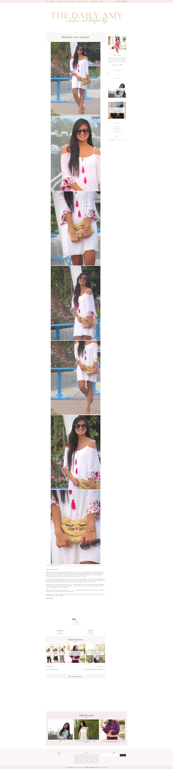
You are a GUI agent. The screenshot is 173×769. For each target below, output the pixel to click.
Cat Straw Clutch (80, 565)
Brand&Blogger (93, 767)
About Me (53, 1)
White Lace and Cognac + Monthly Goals (86, 741)
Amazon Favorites (117, 131)
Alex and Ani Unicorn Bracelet (92, 565)
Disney (72, 1)
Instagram (72, 590)
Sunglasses (72, 565)
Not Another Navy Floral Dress (94, 669)
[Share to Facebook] (60, 633)
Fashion (59, 1)
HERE (62, 565)
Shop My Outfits (117, 128)
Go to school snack (52, 669)
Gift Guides (85, 1)
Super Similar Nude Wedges (80, 566)
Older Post (100, 666)
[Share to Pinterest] (62, 633)
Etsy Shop (78, 1)
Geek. (117, 89)
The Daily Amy (72, 767)
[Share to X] (58, 633)
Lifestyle (66, 1)
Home (47, 1)
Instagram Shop (93, 1)
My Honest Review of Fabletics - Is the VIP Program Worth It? (112, 741)
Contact (101, 1)
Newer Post (51, 666)
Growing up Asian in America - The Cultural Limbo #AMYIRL (117, 110)
